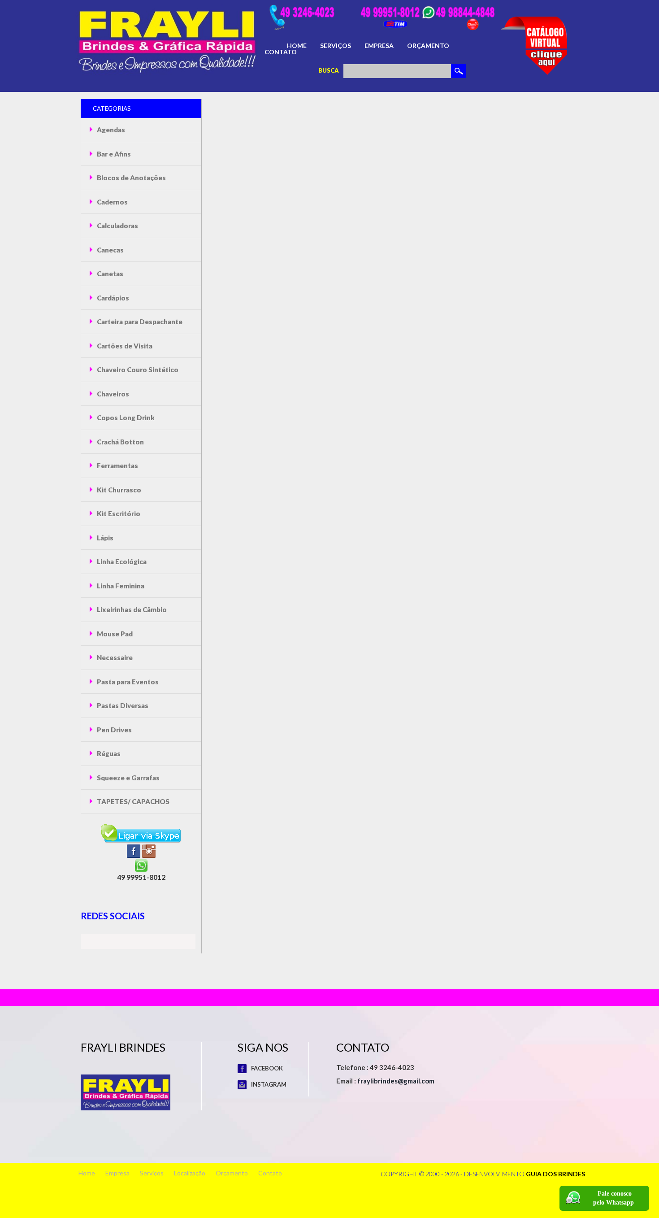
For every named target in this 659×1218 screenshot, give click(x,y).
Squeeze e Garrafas (127, 778)
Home (297, 46)
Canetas (109, 274)
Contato (280, 52)
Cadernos (111, 202)
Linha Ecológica (121, 561)
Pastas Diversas (121, 705)
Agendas (110, 130)
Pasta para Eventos (127, 682)
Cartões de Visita (123, 346)
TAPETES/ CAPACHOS (132, 801)
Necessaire (114, 657)
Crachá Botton (119, 442)
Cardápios (112, 298)
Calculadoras (116, 226)
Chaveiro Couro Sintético (136, 369)
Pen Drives (113, 730)
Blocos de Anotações (130, 178)
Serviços (335, 46)
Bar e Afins (113, 154)
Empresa (379, 46)
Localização (189, 1173)
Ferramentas (116, 465)
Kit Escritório (117, 513)
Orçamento (428, 46)
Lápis (104, 538)
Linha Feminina (119, 586)
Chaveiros (112, 394)
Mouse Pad (114, 634)
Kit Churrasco (118, 490)
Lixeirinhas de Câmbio (131, 609)
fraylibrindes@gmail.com (395, 1081)
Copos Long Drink (125, 417)
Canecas (109, 250)
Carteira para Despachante (138, 322)
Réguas (108, 753)
